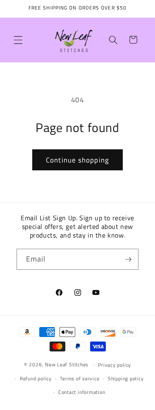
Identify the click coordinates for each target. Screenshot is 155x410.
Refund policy (36, 378)
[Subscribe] (128, 259)
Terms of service (79, 378)
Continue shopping (77, 160)
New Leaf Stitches (66, 365)
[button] (18, 39)
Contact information (81, 392)
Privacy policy (114, 365)
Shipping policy (126, 378)
